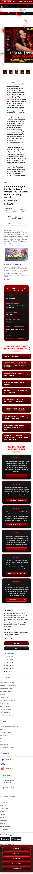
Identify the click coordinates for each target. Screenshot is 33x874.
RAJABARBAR (8, 183)
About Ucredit (4, 744)
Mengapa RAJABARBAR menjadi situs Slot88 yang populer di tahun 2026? (15, 365)
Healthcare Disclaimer (7, 715)
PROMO (17, 848)
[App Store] (5, 839)
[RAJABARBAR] (8, 7)
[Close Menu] (2, 7)
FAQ (1, 741)
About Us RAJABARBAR (7, 682)
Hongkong (3, 802)
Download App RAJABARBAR (9, 726)
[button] (27, 22)
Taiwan (2, 814)
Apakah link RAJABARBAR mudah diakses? (15, 383)
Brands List (3, 729)
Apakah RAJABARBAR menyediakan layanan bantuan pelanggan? (16, 409)
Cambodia (3, 820)
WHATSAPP (17, 864)
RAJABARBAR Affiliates (7, 747)
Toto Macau (4, 808)
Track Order (4, 697)
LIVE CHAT (17, 869)
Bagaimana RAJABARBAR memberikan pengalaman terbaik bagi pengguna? (16, 438)
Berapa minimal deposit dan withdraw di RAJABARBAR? (14, 400)
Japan (2, 817)
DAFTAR (16, 643)
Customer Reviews (6, 732)
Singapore (3, 805)
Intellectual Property (6, 691)
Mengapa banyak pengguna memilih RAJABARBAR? (14, 418)
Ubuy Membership (6, 709)
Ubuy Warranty (5, 712)
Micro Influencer (5, 706)
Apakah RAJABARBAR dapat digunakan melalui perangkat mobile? (15, 427)
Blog (1, 738)
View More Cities (5, 826)
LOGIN (8, 12)
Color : (8, 223)
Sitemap (2, 694)
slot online (13, 85)
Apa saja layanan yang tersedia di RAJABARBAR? (16, 392)
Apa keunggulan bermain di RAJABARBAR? (14, 375)
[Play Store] (16, 839)
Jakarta (2, 823)
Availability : (8, 218)
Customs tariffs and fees (8, 700)
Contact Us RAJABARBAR (8, 685)
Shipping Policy (5, 703)
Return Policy (4, 735)
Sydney (2, 811)
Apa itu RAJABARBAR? (11, 356)
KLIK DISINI (7, 279)
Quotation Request (6, 688)
